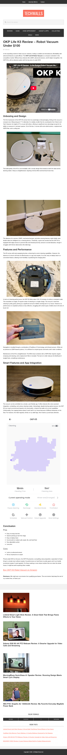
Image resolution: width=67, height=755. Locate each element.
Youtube (11, 719)
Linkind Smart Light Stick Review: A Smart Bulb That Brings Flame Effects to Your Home (31, 615)
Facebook (25, 719)
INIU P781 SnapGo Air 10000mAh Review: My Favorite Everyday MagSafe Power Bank (33, 704)
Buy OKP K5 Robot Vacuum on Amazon (20, 569)
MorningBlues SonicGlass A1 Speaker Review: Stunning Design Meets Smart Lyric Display (32, 676)
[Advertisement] (33, 186)
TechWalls (33, 13)
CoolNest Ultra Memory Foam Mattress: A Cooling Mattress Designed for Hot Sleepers (28, 733)
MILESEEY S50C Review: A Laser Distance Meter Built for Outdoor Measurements (27, 741)
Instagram (56, 719)
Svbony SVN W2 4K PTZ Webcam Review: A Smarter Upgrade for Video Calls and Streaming (32, 644)
